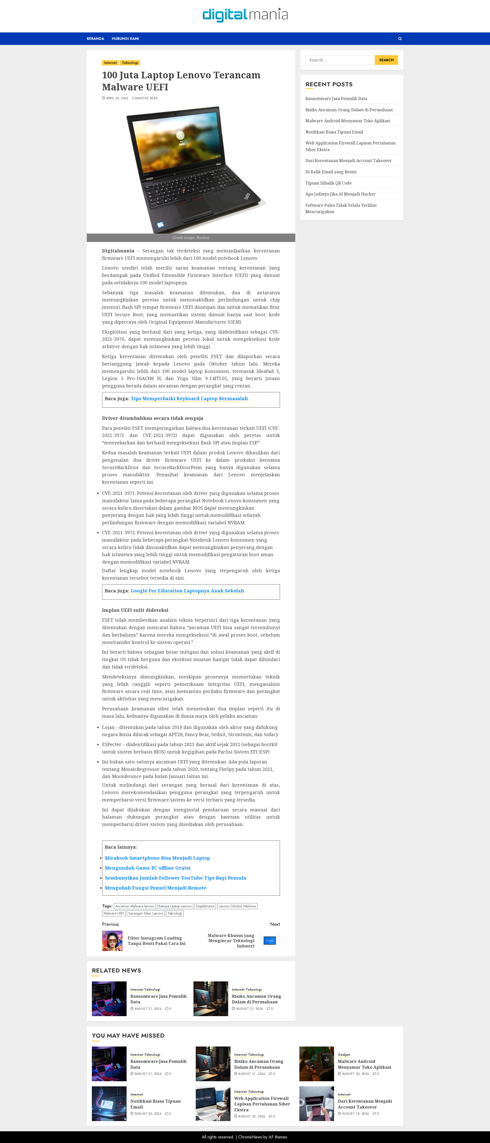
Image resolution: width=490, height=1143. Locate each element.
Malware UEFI (114, 913)
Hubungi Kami (125, 38)
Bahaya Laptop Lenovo (175, 906)
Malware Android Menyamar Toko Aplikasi (347, 121)
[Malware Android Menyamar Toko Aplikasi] (316, 1064)
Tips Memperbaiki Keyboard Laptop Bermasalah (189, 398)
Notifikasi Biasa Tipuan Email (334, 132)
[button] (400, 39)
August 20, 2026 (355, 1074)
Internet (110, 62)
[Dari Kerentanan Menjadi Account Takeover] (316, 1103)
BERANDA (95, 38)
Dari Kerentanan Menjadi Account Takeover (348, 160)
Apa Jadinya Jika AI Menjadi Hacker (340, 194)
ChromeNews (250, 1137)
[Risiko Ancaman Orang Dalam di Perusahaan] (210, 998)
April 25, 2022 (117, 98)
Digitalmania (205, 906)
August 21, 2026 (148, 1009)
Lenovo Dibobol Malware (237, 906)
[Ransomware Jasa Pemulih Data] (109, 998)
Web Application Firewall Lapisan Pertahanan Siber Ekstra (262, 1104)
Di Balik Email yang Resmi (331, 172)
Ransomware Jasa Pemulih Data (158, 999)
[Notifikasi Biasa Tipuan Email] (109, 1103)
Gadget (344, 1055)
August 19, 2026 (355, 1114)
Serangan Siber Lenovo (145, 913)
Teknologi (130, 62)
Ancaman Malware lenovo (134, 906)
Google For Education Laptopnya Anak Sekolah (187, 591)
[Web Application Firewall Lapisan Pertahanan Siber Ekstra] (213, 1103)
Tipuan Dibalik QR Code (328, 183)
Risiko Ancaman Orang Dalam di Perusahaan (256, 999)
